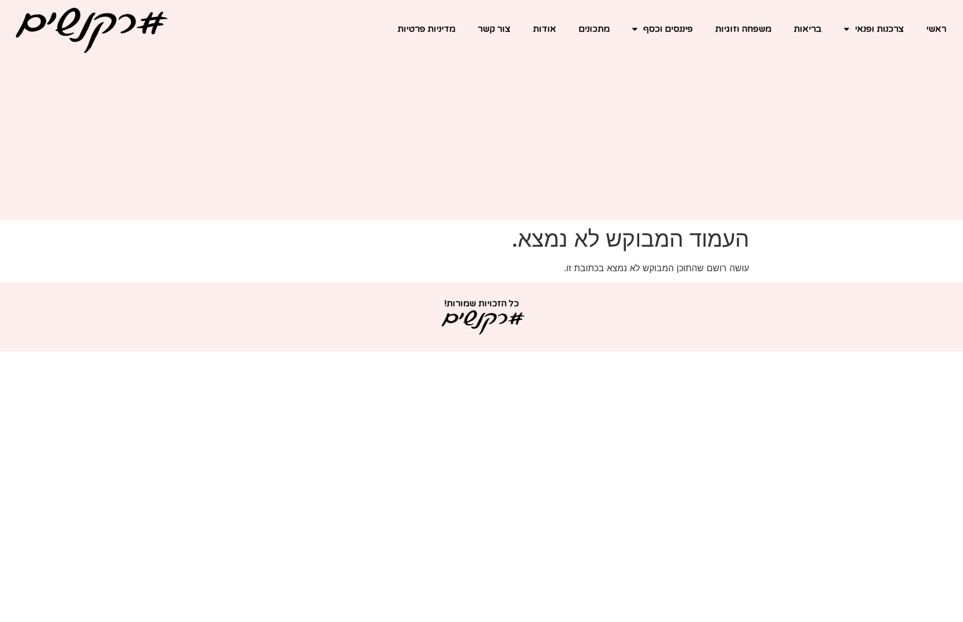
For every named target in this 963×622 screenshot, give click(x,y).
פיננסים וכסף (668, 29)
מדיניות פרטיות (426, 29)
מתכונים (594, 29)
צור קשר (494, 29)
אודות (544, 29)
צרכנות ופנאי (879, 29)
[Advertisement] (481, 142)
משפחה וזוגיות (743, 29)
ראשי (936, 29)
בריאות (807, 29)
